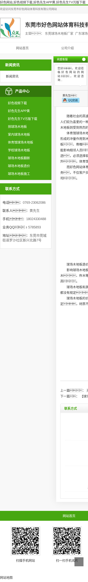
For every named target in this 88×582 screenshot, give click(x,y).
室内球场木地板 (19, 134)
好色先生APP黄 (19, 111)
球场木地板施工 (19, 173)
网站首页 (22, 48)
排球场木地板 (17, 126)
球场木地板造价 (19, 166)
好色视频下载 (17, 103)
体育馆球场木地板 (20, 142)
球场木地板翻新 (19, 158)
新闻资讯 (12, 76)
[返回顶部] (78, 561)
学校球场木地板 (19, 150)
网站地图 (6, 577)
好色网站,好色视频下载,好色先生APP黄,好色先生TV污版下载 (43, 2)
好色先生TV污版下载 (22, 118)
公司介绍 (67, 48)
